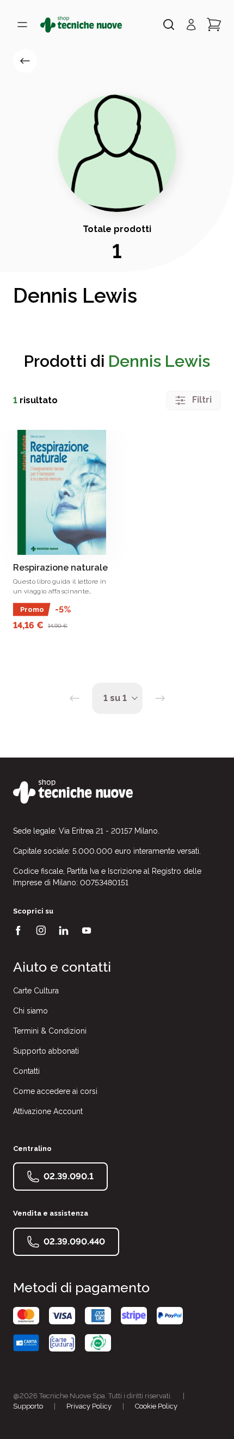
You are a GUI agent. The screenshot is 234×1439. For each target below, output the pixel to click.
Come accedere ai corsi (55, 1091)
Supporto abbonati (46, 1051)
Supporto (28, 1406)
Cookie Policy (156, 1406)
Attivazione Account (48, 1111)
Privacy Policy (89, 1406)
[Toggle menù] (22, 24)
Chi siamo (30, 1010)
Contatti (26, 1071)
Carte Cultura (36, 990)
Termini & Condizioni (50, 1031)
